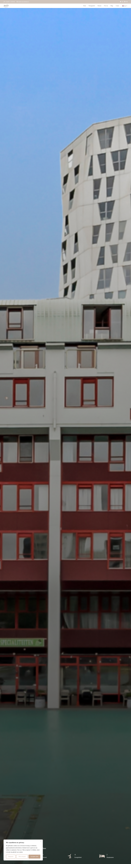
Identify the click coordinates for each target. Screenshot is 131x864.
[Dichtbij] (41, 841)
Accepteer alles (34, 856)
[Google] (126, 1)
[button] (95, 6)
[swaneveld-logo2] (6, 6)
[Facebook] (120, 1)
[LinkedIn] (124, 1)
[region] (23, 850)
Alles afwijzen (22, 856)
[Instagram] (122, 1)
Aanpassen (10, 856)
